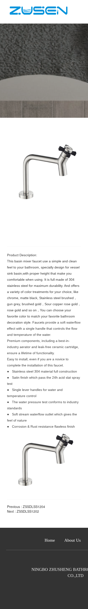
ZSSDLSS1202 (28, 511)
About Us (72, 540)
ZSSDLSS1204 (34, 506)
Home (50, 540)
